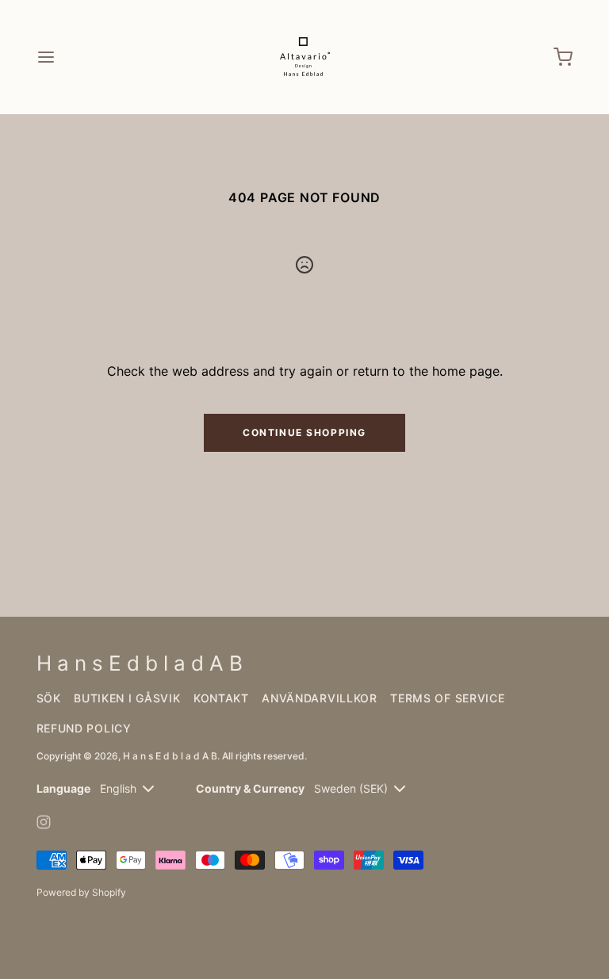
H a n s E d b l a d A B (170, 756)
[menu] (46, 57)
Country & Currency (250, 788)
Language (63, 788)
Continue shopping (304, 432)
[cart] (563, 57)
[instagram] (44, 822)
